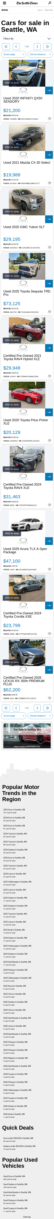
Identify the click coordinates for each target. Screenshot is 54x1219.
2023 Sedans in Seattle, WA (15, 955)
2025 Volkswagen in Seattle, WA (17, 883)
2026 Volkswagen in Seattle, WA (17, 1091)
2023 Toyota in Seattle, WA (15, 915)
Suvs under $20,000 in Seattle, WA (18, 1139)
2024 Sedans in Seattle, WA (15, 851)
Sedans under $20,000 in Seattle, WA (19, 1147)
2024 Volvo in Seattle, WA (14, 1011)
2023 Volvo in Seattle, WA (14, 995)
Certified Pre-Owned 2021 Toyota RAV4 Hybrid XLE (22, 357)
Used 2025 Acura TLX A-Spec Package (25, 550)
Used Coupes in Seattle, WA (15, 1209)
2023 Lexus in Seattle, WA (14, 891)
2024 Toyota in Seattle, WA (15, 835)
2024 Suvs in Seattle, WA (14, 819)
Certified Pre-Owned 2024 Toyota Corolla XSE (22, 615)
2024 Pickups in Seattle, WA (15, 971)
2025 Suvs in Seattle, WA (14, 811)
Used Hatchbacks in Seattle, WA (17, 1193)
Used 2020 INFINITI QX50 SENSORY (22, 100)
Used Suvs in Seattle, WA (14, 1177)
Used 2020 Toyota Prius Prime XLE (25, 421)
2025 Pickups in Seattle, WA (15, 1043)
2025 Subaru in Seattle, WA (15, 899)
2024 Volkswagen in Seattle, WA (17, 979)
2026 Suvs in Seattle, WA (14, 859)
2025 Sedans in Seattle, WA (15, 907)
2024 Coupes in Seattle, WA (15, 1075)
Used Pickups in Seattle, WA (15, 1201)
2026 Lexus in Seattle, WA (14, 1027)
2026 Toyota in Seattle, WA (15, 867)
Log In (40, 10)
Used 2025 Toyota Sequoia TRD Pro (26, 293)
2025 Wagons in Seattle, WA (15, 1059)
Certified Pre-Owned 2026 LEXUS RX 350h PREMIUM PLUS (23, 681)
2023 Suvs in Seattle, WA (14, 827)
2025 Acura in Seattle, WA (14, 987)
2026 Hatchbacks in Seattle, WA (17, 1067)
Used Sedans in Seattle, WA (15, 1185)
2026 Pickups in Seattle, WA (15, 1083)
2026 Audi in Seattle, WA (14, 1115)
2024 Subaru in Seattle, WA (15, 939)
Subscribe (49, 10)
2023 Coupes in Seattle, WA (15, 1099)
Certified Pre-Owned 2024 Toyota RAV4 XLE (22, 486)
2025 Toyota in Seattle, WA (15, 843)
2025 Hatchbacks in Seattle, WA (17, 1019)
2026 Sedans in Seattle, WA (15, 1003)
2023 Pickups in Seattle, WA (15, 1051)
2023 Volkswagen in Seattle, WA (17, 947)
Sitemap (27, 1217)
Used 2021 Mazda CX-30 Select (26, 162)
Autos (4, 9)
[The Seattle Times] (27, 3)
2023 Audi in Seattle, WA (14, 931)
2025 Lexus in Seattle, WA (14, 923)
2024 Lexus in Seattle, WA (14, 875)
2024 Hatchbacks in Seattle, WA (17, 1035)
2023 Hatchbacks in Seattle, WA (17, 963)
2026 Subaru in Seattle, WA (15, 1107)
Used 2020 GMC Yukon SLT (24, 227)
